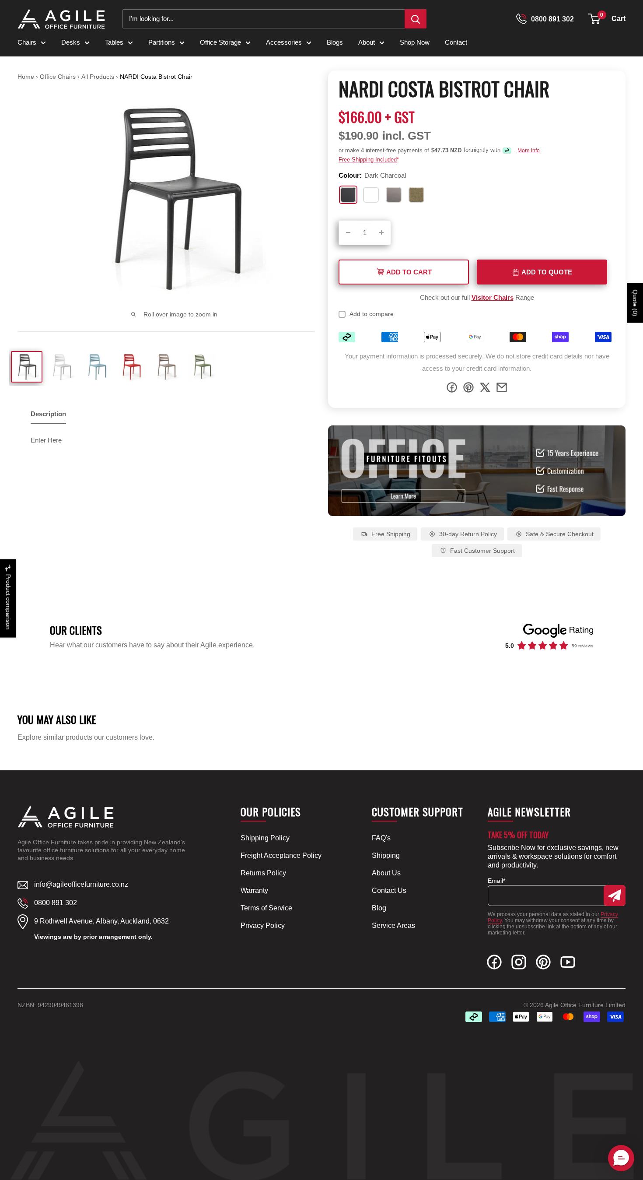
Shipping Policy (265, 838)
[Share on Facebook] (452, 389)
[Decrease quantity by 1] (348, 233)
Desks (70, 42)
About (366, 42)
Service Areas (393, 925)
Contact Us (389, 890)
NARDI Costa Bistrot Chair (156, 76)
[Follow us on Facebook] (494, 964)
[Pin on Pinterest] (468, 389)
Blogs (335, 42)
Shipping (386, 855)
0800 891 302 (552, 19)
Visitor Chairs (493, 297)
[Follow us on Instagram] (519, 964)
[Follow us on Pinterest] (543, 964)
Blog (379, 908)
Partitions (161, 42)
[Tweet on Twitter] (485, 389)
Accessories (284, 42)
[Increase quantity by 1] (381, 233)
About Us (386, 873)
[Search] (415, 18)
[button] (594, 19)
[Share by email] (502, 389)
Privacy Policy (263, 925)
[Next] (303, 198)
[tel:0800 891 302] (521, 19)
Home (25, 76)
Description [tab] (48, 414)
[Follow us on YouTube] (568, 964)
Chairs (26, 42)
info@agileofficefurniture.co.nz (81, 884)
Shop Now (415, 42)
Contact (456, 42)
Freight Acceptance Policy (281, 855)
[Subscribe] (615, 895)
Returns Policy (263, 873)
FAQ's (381, 838)
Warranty (254, 890)
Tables (114, 42)
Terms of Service (266, 908)
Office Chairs (58, 76)
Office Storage (220, 42)
